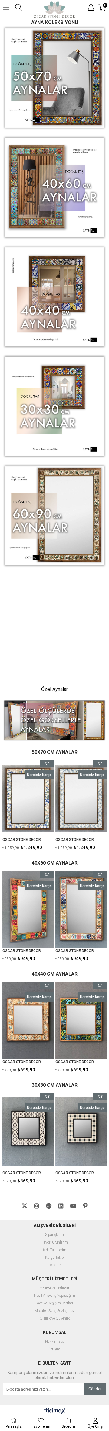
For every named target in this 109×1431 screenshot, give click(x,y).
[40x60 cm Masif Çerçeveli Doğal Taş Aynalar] (54, 188)
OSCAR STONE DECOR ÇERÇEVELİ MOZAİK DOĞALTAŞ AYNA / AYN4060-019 (24, 951)
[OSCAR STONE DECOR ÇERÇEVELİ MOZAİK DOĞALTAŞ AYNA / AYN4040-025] (32, 1020)
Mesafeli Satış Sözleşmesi (55, 1311)
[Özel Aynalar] (54, 721)
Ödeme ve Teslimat (54, 1288)
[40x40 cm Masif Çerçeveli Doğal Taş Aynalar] (54, 297)
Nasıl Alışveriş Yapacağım (54, 1296)
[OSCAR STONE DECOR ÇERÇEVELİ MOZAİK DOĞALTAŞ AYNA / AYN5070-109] (81, 798)
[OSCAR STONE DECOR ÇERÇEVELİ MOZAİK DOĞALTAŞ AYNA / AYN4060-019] (28, 909)
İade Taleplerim (54, 1250)
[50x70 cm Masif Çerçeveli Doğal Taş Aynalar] (54, 78)
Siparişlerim (54, 1235)
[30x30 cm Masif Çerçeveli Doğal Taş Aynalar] (54, 407)
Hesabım (55, 1265)
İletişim (54, 1349)
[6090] (54, 516)
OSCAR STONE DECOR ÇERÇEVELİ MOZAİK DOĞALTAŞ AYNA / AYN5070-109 (77, 840)
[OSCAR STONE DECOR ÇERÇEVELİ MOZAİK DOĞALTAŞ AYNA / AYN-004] (32, 1131)
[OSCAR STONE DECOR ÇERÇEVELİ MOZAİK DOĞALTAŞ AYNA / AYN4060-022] (81, 909)
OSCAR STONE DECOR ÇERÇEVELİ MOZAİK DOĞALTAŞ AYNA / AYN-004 (29, 1173)
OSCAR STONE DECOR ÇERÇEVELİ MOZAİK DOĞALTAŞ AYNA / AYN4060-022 (77, 951)
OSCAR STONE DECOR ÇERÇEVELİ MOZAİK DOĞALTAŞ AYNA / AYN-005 (82, 1173)
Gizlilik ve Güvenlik (55, 1319)
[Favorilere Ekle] (28, 806)
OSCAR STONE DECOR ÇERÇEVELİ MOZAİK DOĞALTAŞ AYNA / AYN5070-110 (24, 840)
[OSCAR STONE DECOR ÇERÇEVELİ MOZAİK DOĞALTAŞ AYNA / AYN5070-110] (28, 798)
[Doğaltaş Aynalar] (54, 625)
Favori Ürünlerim (54, 1242)
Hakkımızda (54, 1342)
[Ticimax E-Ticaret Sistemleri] (54, 1411)
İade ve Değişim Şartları (54, 1303)
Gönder (94, 1389)
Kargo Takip (54, 1258)
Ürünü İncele (38, 806)
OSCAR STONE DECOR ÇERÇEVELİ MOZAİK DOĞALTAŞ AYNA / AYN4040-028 (82, 1062)
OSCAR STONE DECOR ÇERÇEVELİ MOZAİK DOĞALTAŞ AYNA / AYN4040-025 (29, 1062)
